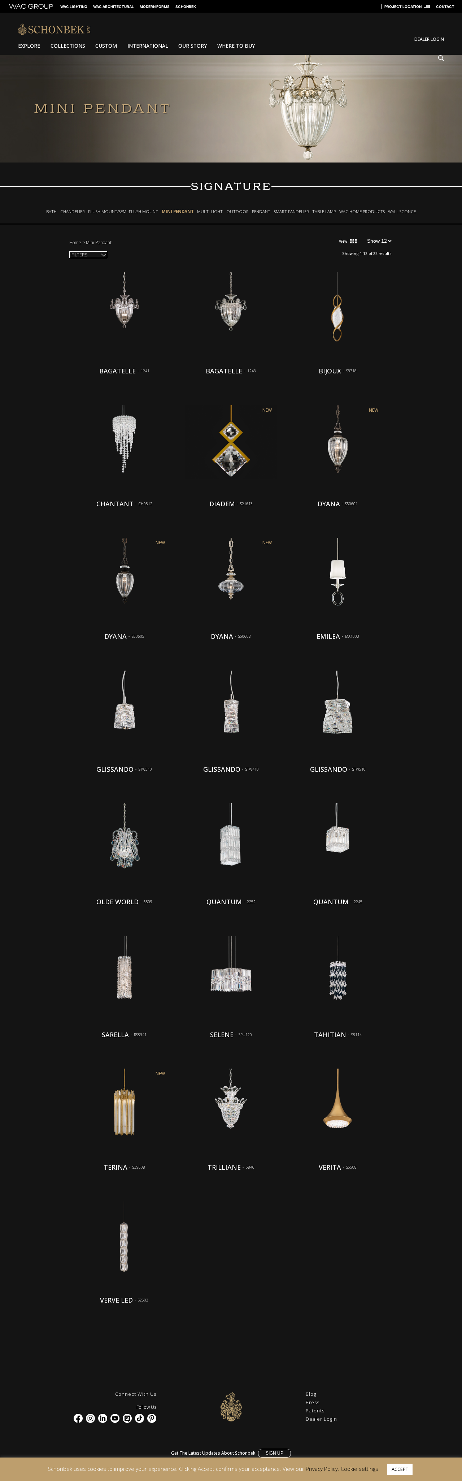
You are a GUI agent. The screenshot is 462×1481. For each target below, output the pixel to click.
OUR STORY (192, 45)
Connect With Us (135, 1394)
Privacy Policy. (322, 1468)
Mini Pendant (178, 211)
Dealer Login (321, 1419)
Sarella (115, 1034)
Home (75, 242)
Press (312, 1402)
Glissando (115, 769)
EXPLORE (29, 45)
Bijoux (330, 371)
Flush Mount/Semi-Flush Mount (123, 211)
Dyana (329, 503)
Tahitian (330, 1034)
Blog (311, 1394)
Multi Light (210, 211)
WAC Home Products (362, 211)
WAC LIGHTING (73, 6)
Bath (51, 211)
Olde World (117, 901)
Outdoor (237, 211)
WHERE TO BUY (236, 45)
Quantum (224, 901)
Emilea (328, 636)
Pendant (261, 211)
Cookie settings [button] (359, 1468)
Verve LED (116, 1300)
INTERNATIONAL (147, 45)
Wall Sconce (402, 211)
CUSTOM (106, 45)
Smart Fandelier (291, 211)
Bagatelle (117, 371)
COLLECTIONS (68, 45)
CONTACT (445, 6)
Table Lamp (324, 211)
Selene (222, 1034)
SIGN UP (274, 1453)
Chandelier (72, 211)
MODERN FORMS (155, 6)
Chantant (115, 503)
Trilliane (224, 1167)
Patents (315, 1410)
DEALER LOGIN (429, 39)
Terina (115, 1167)
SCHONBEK (185, 6)
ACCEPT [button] (400, 1469)
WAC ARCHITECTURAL (113, 6)
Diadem (222, 503)
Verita (330, 1167)
